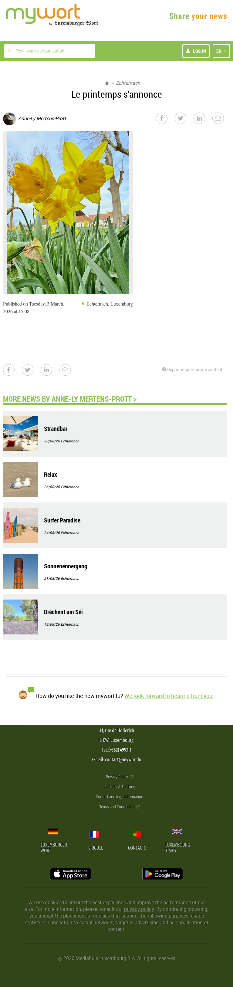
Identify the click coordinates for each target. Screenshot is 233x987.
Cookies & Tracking (119, 786)
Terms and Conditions (117, 807)
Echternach (128, 82)
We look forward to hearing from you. (169, 695)
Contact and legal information (119, 796)
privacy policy (139, 909)
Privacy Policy (117, 776)
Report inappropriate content (194, 369)
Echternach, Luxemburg (109, 303)
